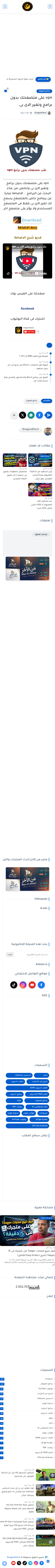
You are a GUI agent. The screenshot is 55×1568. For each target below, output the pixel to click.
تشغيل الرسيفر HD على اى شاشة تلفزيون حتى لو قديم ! (17, 1475)
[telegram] (30, 1563)
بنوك (19, 1101)
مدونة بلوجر (13, 1113)
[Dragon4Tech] (27, 6)
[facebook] (41, 984)
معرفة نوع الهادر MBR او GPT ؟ (33, 356)
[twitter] (19, 1563)
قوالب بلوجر (29, 1113)
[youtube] (32, 984)
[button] (39, 415)
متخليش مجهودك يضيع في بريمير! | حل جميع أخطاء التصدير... (15, 475)
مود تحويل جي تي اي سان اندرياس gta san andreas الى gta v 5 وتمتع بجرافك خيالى (18, 1492)
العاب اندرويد (17, 1082)
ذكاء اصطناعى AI (39, 1107)
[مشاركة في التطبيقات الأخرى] (14, 415)
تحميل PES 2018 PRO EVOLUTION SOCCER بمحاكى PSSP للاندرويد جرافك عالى (18, 1542)
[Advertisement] (27, 46)
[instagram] (23, 984)
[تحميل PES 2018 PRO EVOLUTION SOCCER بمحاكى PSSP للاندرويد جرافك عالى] (45, 1541)
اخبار (45, 1075)
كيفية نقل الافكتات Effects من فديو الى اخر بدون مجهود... (28, 367)
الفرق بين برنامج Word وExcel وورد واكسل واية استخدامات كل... (26, 379)
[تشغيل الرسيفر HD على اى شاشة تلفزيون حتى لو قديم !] (45, 1475)
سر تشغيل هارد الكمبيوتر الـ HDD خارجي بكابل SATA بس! (41, 505)
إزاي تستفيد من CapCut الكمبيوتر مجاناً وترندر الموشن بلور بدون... (41, 475)
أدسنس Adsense (23, 1075)
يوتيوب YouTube (19, 1120)
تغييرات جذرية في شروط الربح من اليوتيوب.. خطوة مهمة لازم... (18, 79)
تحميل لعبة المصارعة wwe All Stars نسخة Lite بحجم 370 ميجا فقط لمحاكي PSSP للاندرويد (17, 1525)
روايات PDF (17, 1107)
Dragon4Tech (40, 113)
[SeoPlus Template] (46, 1558)
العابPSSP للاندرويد (38, 1094)
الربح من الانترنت (39, 1082)
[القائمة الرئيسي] (50, 6)
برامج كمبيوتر (44, 91)
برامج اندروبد (16, 1094)
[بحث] (5, 6)
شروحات (43, 1113)
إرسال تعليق (41, 534)
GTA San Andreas (39, 1126)
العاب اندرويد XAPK (38, 1088)
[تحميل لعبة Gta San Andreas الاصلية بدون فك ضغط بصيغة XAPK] (45, 1507)
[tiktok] (13, 984)
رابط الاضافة (27, 228)
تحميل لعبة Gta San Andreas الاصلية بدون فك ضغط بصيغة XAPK (19, 1508)
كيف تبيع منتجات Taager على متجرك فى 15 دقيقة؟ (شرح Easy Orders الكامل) (31, 1253)
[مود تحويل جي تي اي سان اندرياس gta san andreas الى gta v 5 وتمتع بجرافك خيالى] (45, 1490)
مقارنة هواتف (41, 1120)
